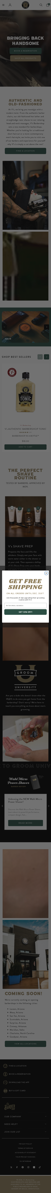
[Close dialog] (46, 573)
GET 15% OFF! (25, 612)
